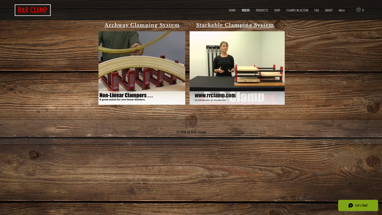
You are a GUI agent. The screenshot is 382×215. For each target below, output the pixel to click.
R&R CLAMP (32, 10)
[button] (361, 9)
